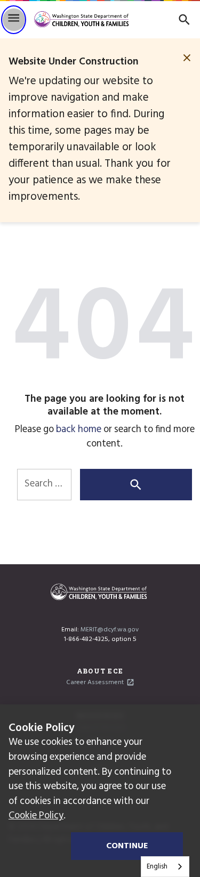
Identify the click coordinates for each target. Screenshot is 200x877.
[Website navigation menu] (13, 19)
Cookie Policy (36, 816)
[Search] (184, 19)
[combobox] (165, 866)
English (157, 866)
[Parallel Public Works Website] (83, 20)
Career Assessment (95, 682)
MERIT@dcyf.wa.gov (110, 629)
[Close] (187, 58)
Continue (127, 846)
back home (78, 429)
